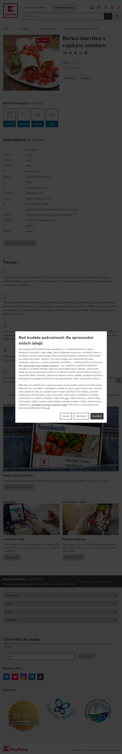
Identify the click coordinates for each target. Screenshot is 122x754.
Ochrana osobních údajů (92, 750)
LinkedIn (32, 677)
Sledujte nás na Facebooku (19, 487)
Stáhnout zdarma (73, 557)
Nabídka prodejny (64, 7)
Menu (118, 7)
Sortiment (10, 620)
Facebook (6, 677)
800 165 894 (36, 579)
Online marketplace (35, 7)
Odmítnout (81, 416)
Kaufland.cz (11, 595)
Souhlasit (97, 416)
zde (67, 398)
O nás (8, 611)
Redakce (76, 750)
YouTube (15, 677)
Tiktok (40, 677)
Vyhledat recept (46, 28)
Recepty (24, 28)
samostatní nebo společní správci (40, 365)
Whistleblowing (112, 750)
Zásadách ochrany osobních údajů (49, 404)
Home (6, 28)
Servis (8, 603)
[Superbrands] (24, 717)
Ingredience (70, 78)
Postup (85, 78)
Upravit (66, 416)
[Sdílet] (65, 53)
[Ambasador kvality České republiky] (98, 717)
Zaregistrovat (12, 557)
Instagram (23, 677)
